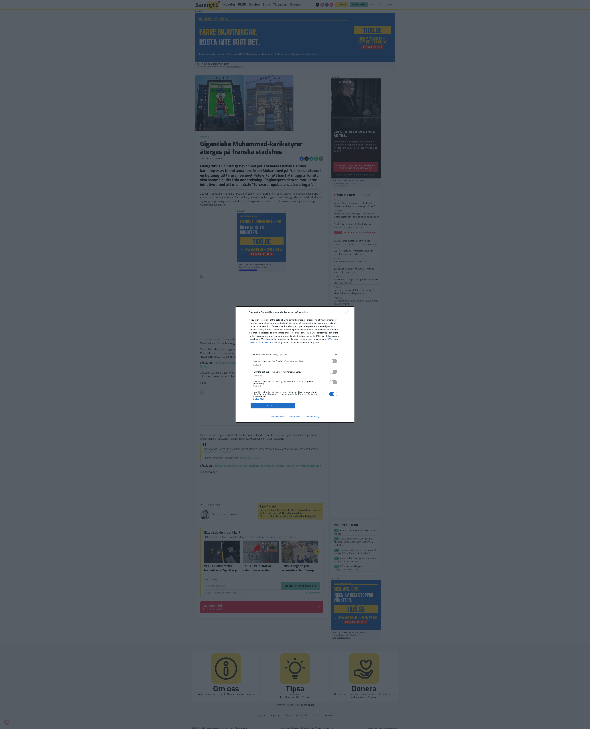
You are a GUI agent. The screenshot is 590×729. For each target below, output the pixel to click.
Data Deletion (277, 416)
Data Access (295, 416)
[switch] (333, 361)
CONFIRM (273, 406)
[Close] (348, 313)
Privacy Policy (312, 416)
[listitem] (295, 354)
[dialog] (295, 364)
